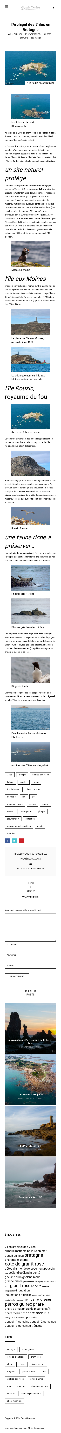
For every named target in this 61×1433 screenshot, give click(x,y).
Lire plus (30, 1028)
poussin (31, 1317)
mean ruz (19, 1300)
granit (7, 1286)
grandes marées (48, 1282)
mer (37, 1299)
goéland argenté (29, 1272)
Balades (47, 34)
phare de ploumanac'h (36, 1308)
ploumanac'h (21, 1318)
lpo (33, 797)
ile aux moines (33, 789)
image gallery (10, 1291)
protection (30, 819)
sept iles (11, 833)
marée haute (10, 1300)
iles (23, 797)
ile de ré (36, 1286)
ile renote (45, 1286)
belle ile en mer (37, 1251)
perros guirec (26, 811)
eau (6, 1273)
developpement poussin (39, 1268)
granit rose (20, 1286)
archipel (22, 775)
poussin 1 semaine (17, 1321)
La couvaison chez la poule (30, 869)
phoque (41, 811)
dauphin (23, 782)
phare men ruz (37, 1313)
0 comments (36, 38)
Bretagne (24, 38)
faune (36, 782)
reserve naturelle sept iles (19, 826)
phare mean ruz (15, 1313)
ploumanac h (13, 819)
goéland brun (13, 1277)
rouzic (40, 826)
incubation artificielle (18, 1295)
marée (34, 1295)
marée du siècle (44, 1295)
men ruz (29, 1299)
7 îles (9, 775)
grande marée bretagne (32, 1282)
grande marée (14, 1281)
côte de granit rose (24, 1264)
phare (38, 1304)
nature (45, 804)
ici (29, 648)
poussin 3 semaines (18, 1325)
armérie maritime (16, 1251)
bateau (10, 782)
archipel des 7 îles (40, 775)
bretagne (33, 1255)
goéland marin (31, 1277)
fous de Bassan (41, 491)
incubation (23, 1290)
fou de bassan (13, 789)
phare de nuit (13, 1308)
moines (32, 804)
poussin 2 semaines (43, 1321)
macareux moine (15, 804)
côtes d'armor (14, 1268)
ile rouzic (11, 797)
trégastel (37, 1325)
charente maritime (16, 1259)
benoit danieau (34, 34)
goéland (13, 1272)
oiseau (10, 811)
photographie (10, 1318)
